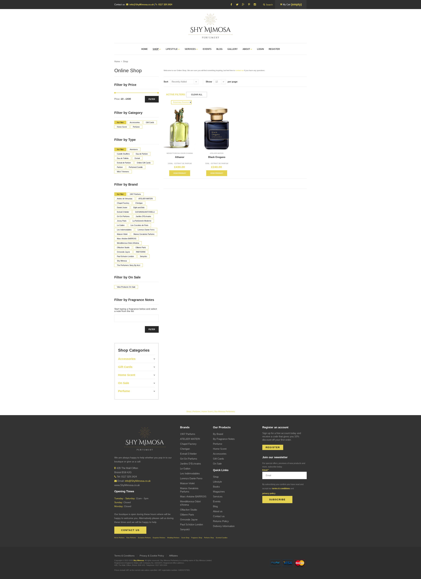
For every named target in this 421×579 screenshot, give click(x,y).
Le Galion (185, 468)
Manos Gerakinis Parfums (189, 490)
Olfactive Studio (188, 509)
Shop (125, 61)
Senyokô (185, 529)
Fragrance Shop (196, 538)
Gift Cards (218, 458)
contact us (239, 70)
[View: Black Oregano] (217, 128)
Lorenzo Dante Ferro (191, 478)
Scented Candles (221, 538)
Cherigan (185, 448)
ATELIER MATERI (216, 153)
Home (117, 61)
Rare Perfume (131, 538)
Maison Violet (187, 483)
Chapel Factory (188, 443)
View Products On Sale (126, 287)
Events (217, 501)
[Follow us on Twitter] (237, 4)
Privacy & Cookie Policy (152, 555)
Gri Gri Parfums (188, 458)
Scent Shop (185, 538)
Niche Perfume (119, 538)
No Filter (120, 122)
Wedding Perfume (173, 538)
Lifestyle (217, 481)
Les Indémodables (190, 473)
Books (216, 486)
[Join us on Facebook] (231, 4)
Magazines (219, 491)
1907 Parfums (187, 434)
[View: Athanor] (180, 128)
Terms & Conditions (124, 555)
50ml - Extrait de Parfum (216, 163)
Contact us (219, 516)
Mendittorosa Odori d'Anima (180, 153)
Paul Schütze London (191, 524)
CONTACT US (130, 530)
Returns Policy (221, 521)
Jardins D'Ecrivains (190, 463)
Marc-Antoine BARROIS (193, 496)
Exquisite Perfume (159, 538)
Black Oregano (216, 157)
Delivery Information (224, 526)
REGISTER (273, 447)
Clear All (196, 94)
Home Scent (207, 411)
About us (218, 511)
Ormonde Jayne (189, 519)
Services (218, 496)
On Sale (217, 463)
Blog (215, 506)
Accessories (219, 453)
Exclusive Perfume (144, 538)
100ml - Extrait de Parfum (180, 163)
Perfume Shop (209, 538)
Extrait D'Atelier (188, 453)
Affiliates (173, 555)
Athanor (179, 157)
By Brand (218, 434)
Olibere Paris (187, 514)
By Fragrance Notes (224, 438)
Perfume (196, 411)
